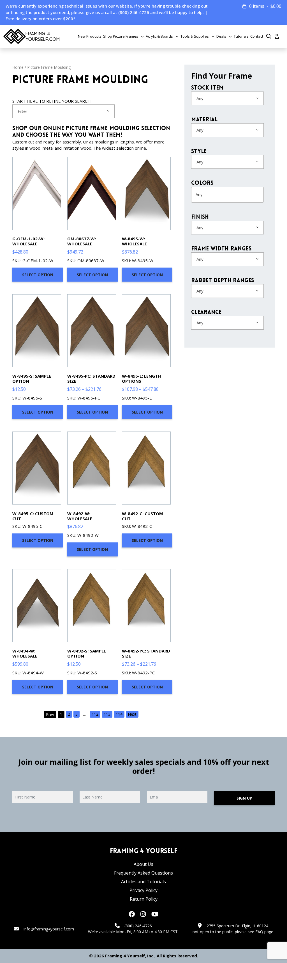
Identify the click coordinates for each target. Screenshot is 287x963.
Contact (256, 36)
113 (107, 714)
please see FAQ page (254, 931)
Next (132, 714)
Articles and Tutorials (143, 881)
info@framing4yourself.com (49, 929)
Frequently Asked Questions (143, 873)
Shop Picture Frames (120, 36)
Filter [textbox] (22, 111)
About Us (143, 864)
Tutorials (241, 36)
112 (95, 714)
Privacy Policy (143, 890)
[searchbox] (217, 194)
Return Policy (144, 899)
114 (119, 714)
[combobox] (63, 111)
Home (18, 67)
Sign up (244, 798)
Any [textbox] (199, 98)
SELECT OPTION (37, 274)
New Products (89, 36)
